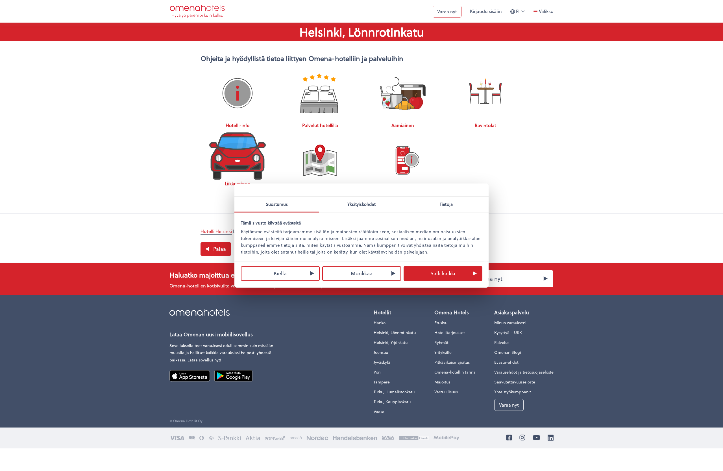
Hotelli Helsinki (216, 231)
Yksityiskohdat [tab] (361, 204)
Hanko (380, 323)
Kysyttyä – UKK (508, 332)
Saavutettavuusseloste (514, 382)
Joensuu (381, 352)
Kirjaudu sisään (486, 11)
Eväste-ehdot (506, 362)
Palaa (219, 248)
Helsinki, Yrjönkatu (391, 342)
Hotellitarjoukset (449, 332)
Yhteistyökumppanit (512, 392)
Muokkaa (362, 273)
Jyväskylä (382, 362)
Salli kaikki (442, 273)
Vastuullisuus (446, 392)
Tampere (382, 382)
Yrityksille (443, 352)
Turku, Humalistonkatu (394, 392)
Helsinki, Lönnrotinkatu (395, 332)
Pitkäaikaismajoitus (452, 362)
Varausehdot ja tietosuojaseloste (524, 372)
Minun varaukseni (510, 323)
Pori (377, 372)
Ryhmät (441, 342)
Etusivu (440, 323)
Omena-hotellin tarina (455, 372)
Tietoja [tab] (446, 204)
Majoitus (442, 382)
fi (522, 14)
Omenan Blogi (507, 352)
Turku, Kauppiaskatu (392, 402)
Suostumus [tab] (277, 204)
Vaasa (379, 412)
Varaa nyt (447, 11)
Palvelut (501, 342)
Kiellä (280, 273)
